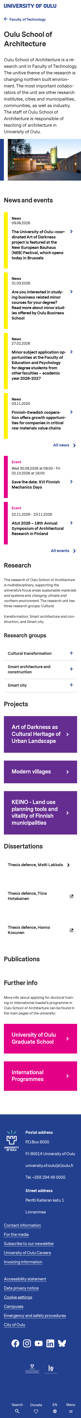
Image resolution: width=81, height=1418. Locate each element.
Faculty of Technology (28, 19)
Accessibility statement (25, 1279)
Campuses (13, 1306)
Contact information (22, 1225)
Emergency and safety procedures (35, 1316)
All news (61, 445)
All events (60, 551)
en (58, 1410)
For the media (16, 1234)
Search (17, 1405)
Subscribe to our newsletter (29, 1244)
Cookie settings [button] (18, 1297)
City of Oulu (14, 1325)
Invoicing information (23, 1262)
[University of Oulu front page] (40, 4)
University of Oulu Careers (27, 1253)
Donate (36, 1405)
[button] (70, 1408)
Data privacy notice (21, 1288)
